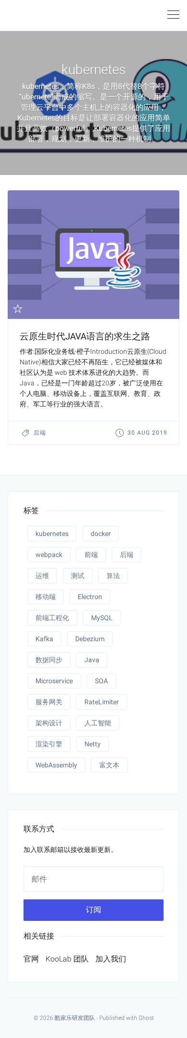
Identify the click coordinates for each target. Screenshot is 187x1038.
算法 (113, 575)
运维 (42, 575)
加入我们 (110, 958)
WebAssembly (56, 765)
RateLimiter (101, 702)
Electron (90, 597)
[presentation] (93, 254)
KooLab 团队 (67, 958)
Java (91, 660)
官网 (31, 958)
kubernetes (52, 533)
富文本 (109, 765)
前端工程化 (52, 618)
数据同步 (48, 660)
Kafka (44, 639)
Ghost (146, 1018)
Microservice (54, 681)
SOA (101, 681)
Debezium (90, 639)
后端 (40, 432)
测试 (77, 575)
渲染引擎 (48, 744)
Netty (92, 744)
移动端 (45, 597)
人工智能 (97, 723)
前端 (91, 554)
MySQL (102, 618)
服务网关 (48, 702)
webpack (48, 554)
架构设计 (48, 723)
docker (101, 533)
